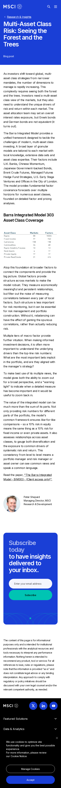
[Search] (49, 7)
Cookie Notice (19, 756)
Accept (30, 779)
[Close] (57, 738)
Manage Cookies (30, 769)
